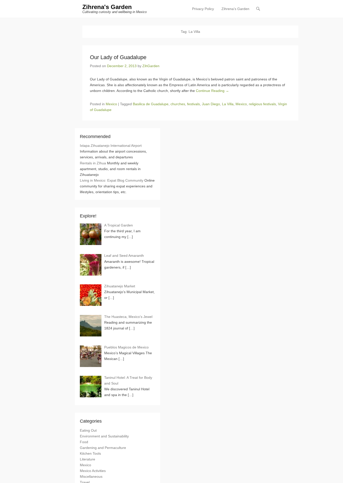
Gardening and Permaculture (103, 448)
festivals (193, 104)
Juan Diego (211, 104)
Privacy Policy (203, 9)
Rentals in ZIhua (93, 163)
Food (84, 442)
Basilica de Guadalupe (150, 104)
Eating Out (88, 430)
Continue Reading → (212, 91)
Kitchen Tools (90, 453)
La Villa (228, 104)
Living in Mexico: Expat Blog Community (111, 180)
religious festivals (262, 104)
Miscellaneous (91, 476)
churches (177, 104)
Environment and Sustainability (104, 436)
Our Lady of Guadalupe (118, 57)
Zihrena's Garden (107, 7)
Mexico (111, 104)
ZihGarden (150, 66)
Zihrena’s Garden (235, 9)
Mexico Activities (93, 471)
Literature (87, 459)
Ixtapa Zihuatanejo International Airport (111, 146)
